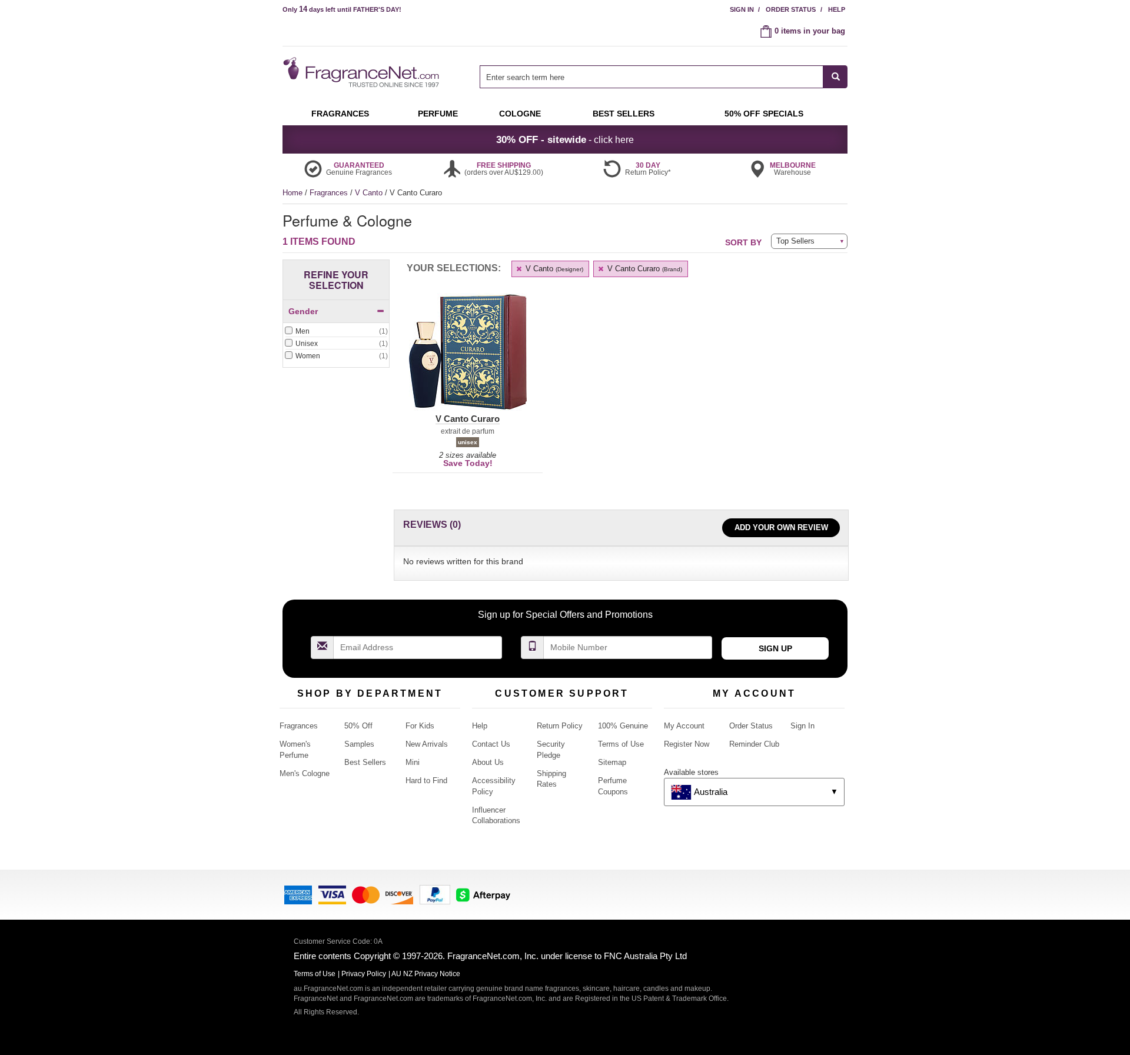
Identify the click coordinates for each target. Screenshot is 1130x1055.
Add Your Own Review (781, 527)
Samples (359, 744)
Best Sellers (365, 762)
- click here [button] (565, 139)
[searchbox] (651, 76)
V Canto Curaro (643, 268)
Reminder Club (754, 744)
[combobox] (664, 76)
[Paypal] (435, 894)
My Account (684, 725)
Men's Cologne (305, 773)
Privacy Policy (363, 974)
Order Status (791, 9)
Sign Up (775, 648)
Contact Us (491, 744)
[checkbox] (336, 332)
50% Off (358, 725)
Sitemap (612, 762)
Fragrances (330, 192)
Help (836, 9)
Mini (413, 762)
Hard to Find (426, 780)
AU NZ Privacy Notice (425, 974)
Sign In (742, 9)
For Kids (420, 725)
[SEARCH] (835, 76)
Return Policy (560, 725)
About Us (488, 762)
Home (292, 192)
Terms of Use (621, 744)
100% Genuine (623, 725)
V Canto (370, 192)
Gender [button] (303, 311)
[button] (468, 359)
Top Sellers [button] (795, 241)
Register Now (686, 744)
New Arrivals (427, 744)
